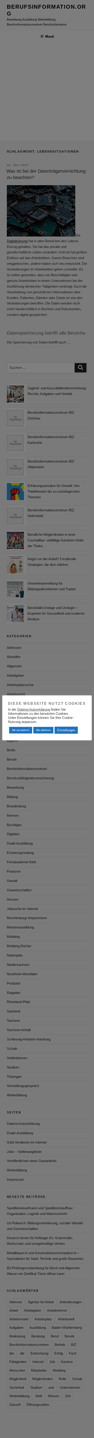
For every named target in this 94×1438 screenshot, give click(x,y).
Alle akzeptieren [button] (20, 730)
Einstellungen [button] (66, 730)
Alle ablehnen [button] (43, 730)
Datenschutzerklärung (33, 709)
